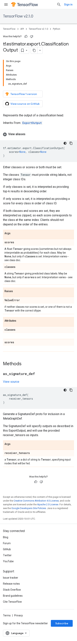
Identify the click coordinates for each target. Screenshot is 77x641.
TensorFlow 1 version (23, 94)
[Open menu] (6, 4)
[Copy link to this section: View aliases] (29, 134)
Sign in (68, 4)
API (22, 28)
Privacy (18, 615)
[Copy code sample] (71, 143)
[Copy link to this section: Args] (14, 233)
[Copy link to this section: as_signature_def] (38, 374)
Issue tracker (10, 577)
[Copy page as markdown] (34, 50)
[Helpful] (26, 36)
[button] (38, 134)
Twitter (7, 555)
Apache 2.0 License (47, 504)
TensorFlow (9, 28)
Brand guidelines (13, 595)
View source (11, 381)
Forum (7, 543)
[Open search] (59, 4)
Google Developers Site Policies (28, 508)
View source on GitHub (25, 103)
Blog (5, 537)
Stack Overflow (12, 589)
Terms (7, 615)
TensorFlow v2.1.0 (18, 16)
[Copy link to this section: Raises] (16, 291)
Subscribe (61, 623)
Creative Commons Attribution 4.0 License (36, 500)
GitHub (7, 549)
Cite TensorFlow (12, 601)
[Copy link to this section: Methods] (25, 364)
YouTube (8, 561)
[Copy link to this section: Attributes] (20, 321)
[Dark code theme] (65, 143)
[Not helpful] (31, 36)
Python (56, 28)
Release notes (11, 583)
